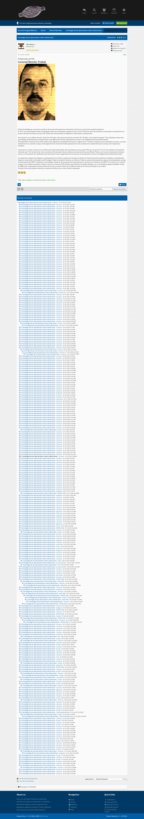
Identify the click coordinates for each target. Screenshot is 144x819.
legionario (59, 511)
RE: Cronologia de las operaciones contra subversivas (37, 204)
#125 (124, 54)
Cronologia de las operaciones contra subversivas (84, 30)
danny (60, 532)
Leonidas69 (60, 677)
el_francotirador (61, 563)
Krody (59, 429)
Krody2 (64, 597)
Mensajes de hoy (112, 807)
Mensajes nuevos (112, 804)
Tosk (59, 565)
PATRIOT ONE (61, 493)
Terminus (55, 202)
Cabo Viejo (59, 301)
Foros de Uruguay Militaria (27, 30)
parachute (62, 292)
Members (73, 804)
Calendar (73, 807)
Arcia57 (60, 323)
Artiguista (59, 393)
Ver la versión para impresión (28, 778)
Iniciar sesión (109, 23)
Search (72, 802)
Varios (43, 30)
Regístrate (122, 23)
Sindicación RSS (111, 802)
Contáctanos (110, 800)
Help (72, 809)
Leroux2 (60, 290)
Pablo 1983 (61, 581)
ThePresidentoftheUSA (63, 712)
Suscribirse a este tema (26, 781)
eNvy (120, 816)
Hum (59, 636)
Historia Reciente (55, 30)
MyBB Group (44, 816)
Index (72, 800)
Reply (123, 184)
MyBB (27, 816)
